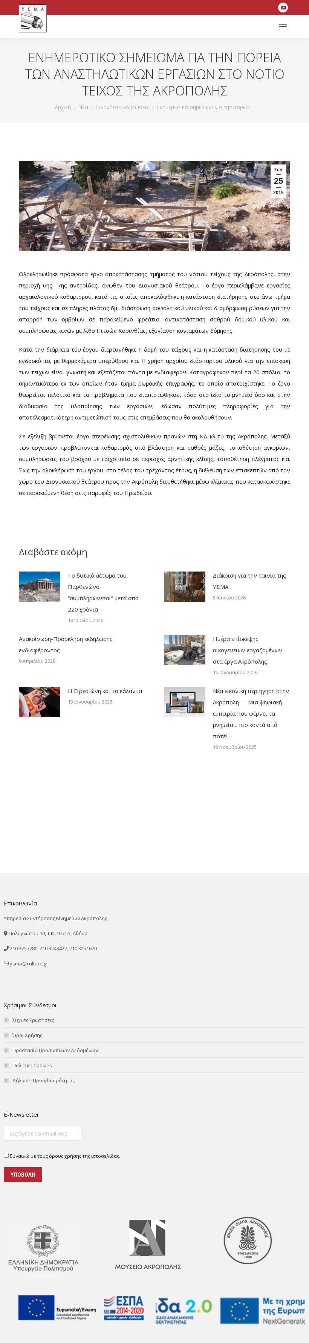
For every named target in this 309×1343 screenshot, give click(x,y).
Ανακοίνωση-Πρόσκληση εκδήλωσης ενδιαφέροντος (66, 644)
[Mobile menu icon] (283, 27)
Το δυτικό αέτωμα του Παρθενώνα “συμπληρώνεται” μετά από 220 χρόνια (103, 592)
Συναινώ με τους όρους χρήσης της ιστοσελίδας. (64, 1155)
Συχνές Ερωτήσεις (33, 1020)
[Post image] (39, 587)
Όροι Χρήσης (27, 1035)
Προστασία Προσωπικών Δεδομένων (55, 1050)
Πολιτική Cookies (32, 1065)
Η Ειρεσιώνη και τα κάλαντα (105, 691)
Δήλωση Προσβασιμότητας (43, 1080)
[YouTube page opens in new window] (283, 7)
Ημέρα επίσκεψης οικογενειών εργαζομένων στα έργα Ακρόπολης (247, 650)
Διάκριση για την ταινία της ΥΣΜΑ (249, 581)
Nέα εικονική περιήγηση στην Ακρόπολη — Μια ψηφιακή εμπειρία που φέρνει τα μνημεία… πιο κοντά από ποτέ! (251, 713)
